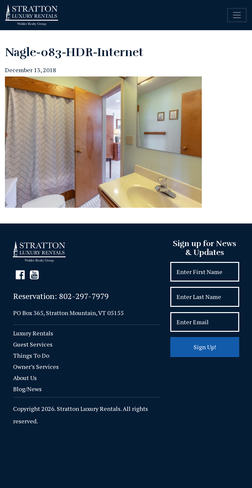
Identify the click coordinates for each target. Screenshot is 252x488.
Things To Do (31, 355)
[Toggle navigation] (237, 15)
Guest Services (32, 344)
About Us (25, 378)
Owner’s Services (36, 367)
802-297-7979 (84, 296)
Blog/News (27, 389)
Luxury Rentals (33, 333)
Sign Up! (205, 347)
